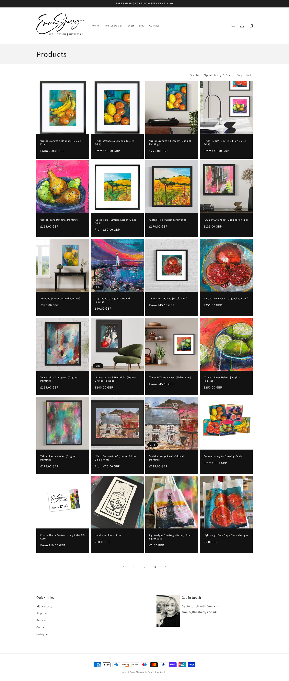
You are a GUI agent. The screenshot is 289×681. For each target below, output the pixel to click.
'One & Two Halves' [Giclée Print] (168, 298)
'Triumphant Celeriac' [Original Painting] (58, 458)
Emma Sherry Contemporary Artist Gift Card (62, 537)
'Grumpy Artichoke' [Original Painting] (226, 219)
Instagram (42, 634)
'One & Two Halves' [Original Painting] (226, 298)
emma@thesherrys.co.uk (199, 612)
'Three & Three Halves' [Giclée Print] (170, 377)
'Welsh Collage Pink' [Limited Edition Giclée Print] (116, 458)
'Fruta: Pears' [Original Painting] (59, 219)
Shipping (42, 613)
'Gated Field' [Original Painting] (167, 219)
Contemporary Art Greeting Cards (223, 456)
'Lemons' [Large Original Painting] (60, 298)
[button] (233, 25)
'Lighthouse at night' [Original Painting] (112, 300)
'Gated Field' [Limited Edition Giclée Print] (115, 221)
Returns (41, 620)
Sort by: (195, 75)
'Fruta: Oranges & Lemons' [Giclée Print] (114, 142)
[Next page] (165, 567)
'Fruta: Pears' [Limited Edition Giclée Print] (225, 142)
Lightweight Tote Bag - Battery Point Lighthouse (170, 537)
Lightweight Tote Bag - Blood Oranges (226, 535)
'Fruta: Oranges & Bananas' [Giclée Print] (60, 142)
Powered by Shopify (157, 672)
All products (44, 606)
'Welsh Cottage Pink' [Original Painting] (166, 458)
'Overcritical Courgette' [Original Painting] (59, 379)
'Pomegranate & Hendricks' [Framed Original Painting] (116, 379)
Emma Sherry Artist (138, 672)
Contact (41, 627)
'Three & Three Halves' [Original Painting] (222, 379)
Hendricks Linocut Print (108, 535)
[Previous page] (123, 567)
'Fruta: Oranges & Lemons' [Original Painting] (170, 142)
